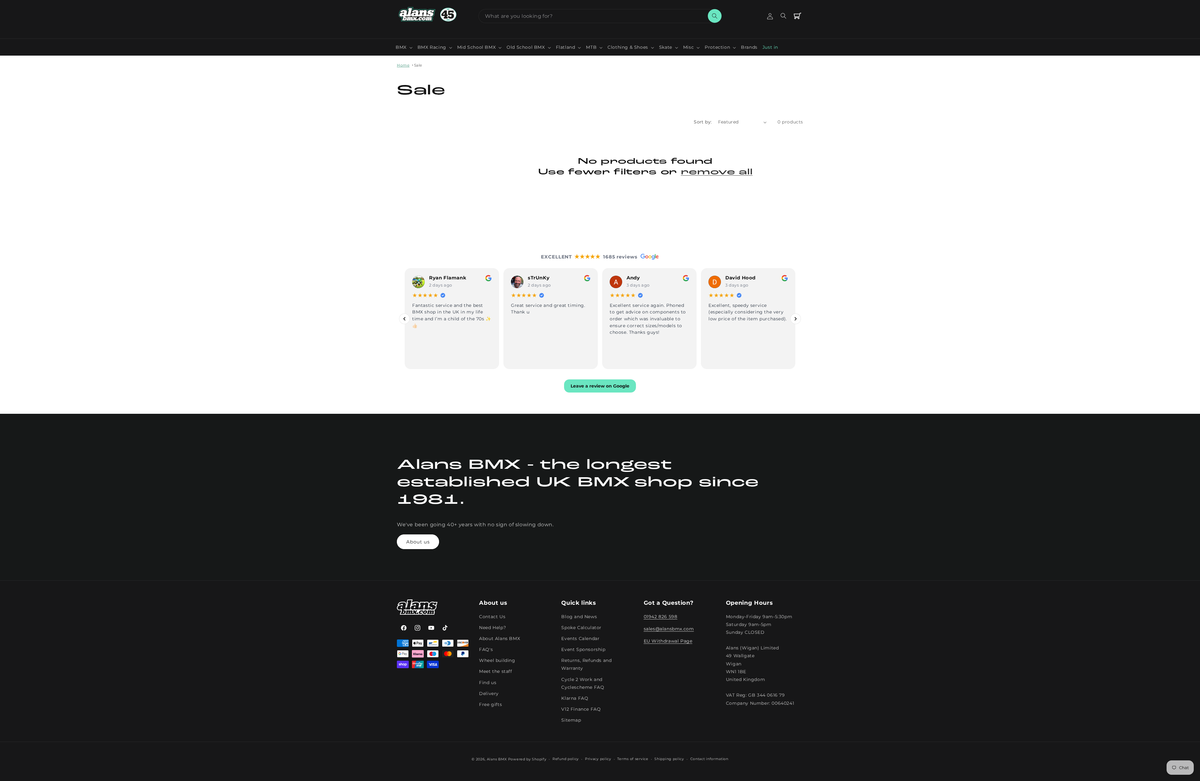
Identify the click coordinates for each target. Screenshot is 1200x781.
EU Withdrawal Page (668, 641)
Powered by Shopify (527, 759)
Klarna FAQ (574, 698)
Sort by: (703, 122)
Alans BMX (497, 759)
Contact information (709, 759)
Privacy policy (598, 759)
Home (403, 65)
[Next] (795, 318)
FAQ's (486, 649)
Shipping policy (669, 759)
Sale (418, 65)
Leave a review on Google (600, 386)
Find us (487, 682)
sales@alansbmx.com (669, 629)
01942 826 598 (661, 616)
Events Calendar (580, 638)
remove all (717, 172)
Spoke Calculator (581, 627)
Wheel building (497, 660)
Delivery (489, 693)
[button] (404, 47)
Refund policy (565, 759)
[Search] (715, 16)
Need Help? (492, 627)
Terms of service (632, 759)
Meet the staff (495, 671)
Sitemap (571, 720)
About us (418, 542)
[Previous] (404, 318)
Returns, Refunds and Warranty (586, 664)
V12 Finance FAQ (581, 709)
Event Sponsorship (583, 649)
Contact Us (492, 616)
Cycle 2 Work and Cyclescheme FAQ (582, 683)
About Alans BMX (499, 638)
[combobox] (600, 16)
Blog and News (579, 616)
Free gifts (490, 704)
